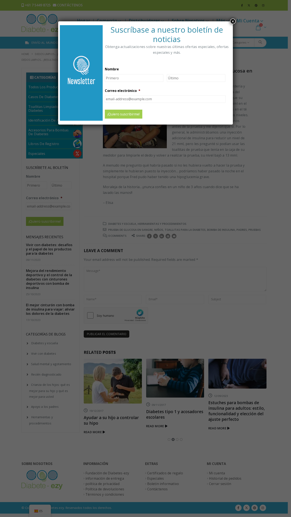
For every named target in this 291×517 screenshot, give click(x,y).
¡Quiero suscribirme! (124, 114)
